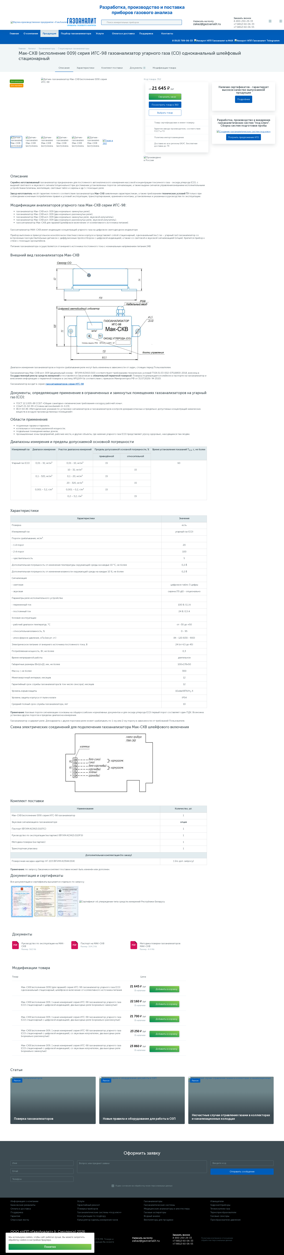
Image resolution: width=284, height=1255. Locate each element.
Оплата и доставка (123, 33)
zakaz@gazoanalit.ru (207, 24)
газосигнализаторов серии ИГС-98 (65, 384)
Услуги (100, 33)
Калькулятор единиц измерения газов (97, 1219)
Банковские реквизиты (23, 1205)
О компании (31, 33)
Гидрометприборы (220, 1205)
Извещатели (217, 1201)
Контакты (167, 33)
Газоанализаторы (153, 1201)
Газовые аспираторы (155, 1212)
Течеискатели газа (220, 1208)
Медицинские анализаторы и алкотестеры (167, 1208)
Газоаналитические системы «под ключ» (99, 1212)
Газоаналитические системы (159, 1205)
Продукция (49, 33)
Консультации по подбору (91, 1216)
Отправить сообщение (242, 1171)
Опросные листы (20, 1219)
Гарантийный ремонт (88, 1205)
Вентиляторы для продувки (158, 1219)
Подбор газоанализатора (76, 33)
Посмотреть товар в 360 (165, 104)
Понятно (50, 1246)
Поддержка (146, 33)
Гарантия (15, 1216)
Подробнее (243, 99)
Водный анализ (152, 1216)
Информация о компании (24, 1201)
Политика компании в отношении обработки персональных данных (217, 1239)
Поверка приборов (87, 1208)
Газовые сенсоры (219, 1216)
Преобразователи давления (225, 1219)
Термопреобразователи (223, 1212)
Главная (14, 33)
